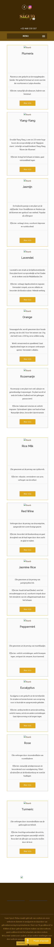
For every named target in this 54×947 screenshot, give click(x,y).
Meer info (27, 103)
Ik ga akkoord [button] (22, 943)
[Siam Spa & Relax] (27, 17)
